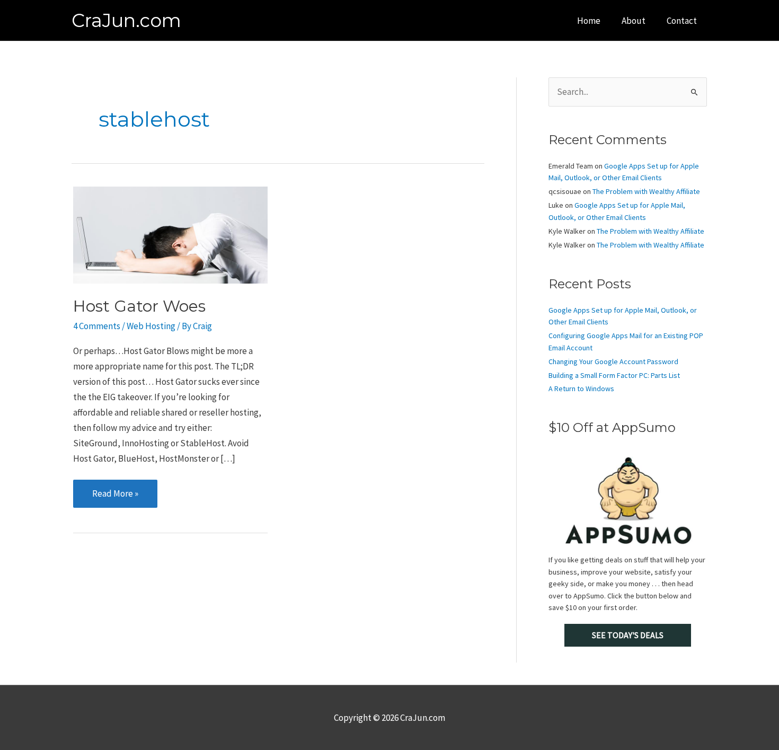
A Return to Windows (581, 388)
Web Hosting (151, 326)
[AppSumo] (627, 500)
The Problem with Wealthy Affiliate (646, 191)
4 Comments (96, 326)
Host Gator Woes (139, 306)
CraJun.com (126, 20)
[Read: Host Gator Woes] (170, 234)
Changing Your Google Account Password (613, 361)
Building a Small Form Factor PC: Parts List (614, 375)
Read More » (115, 497)
